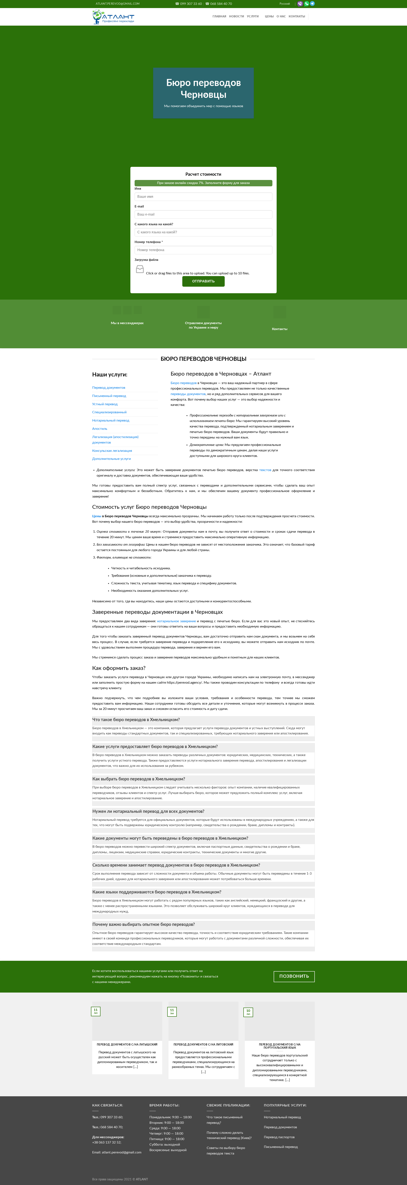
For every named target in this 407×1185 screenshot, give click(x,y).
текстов (265, 470)
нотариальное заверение (176, 621)
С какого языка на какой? (154, 224)
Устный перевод (105, 404)
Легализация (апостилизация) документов (115, 439)
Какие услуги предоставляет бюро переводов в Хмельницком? (155, 747)
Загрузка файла (146, 259)
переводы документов (188, 394)
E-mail (139, 206)
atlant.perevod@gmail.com (121, 1152)
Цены (269, 16)
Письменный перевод (109, 396)
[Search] (313, 17)
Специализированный (109, 412)
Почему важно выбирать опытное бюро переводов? (143, 924)
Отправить (203, 281)
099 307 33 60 (111, 1117)
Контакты (297, 16)
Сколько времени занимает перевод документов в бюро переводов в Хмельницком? (176, 865)
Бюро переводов (184, 383)
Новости (236, 16)
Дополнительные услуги (111, 458)
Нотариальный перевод (110, 420)
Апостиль (99, 428)
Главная (219, 16)
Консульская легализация (112, 450)
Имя (138, 188)
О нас (281, 16)
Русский (285, 4)
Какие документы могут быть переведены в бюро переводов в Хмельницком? (170, 838)
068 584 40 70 (111, 1127)
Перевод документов (108, 387)
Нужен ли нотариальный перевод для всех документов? (148, 811)
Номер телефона (149, 242)
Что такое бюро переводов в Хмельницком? (136, 720)
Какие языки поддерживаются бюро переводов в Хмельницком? (156, 892)
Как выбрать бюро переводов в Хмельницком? (138, 779)
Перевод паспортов (279, 1137)
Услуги (253, 16)
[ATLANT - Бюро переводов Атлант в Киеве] (113, 16)
